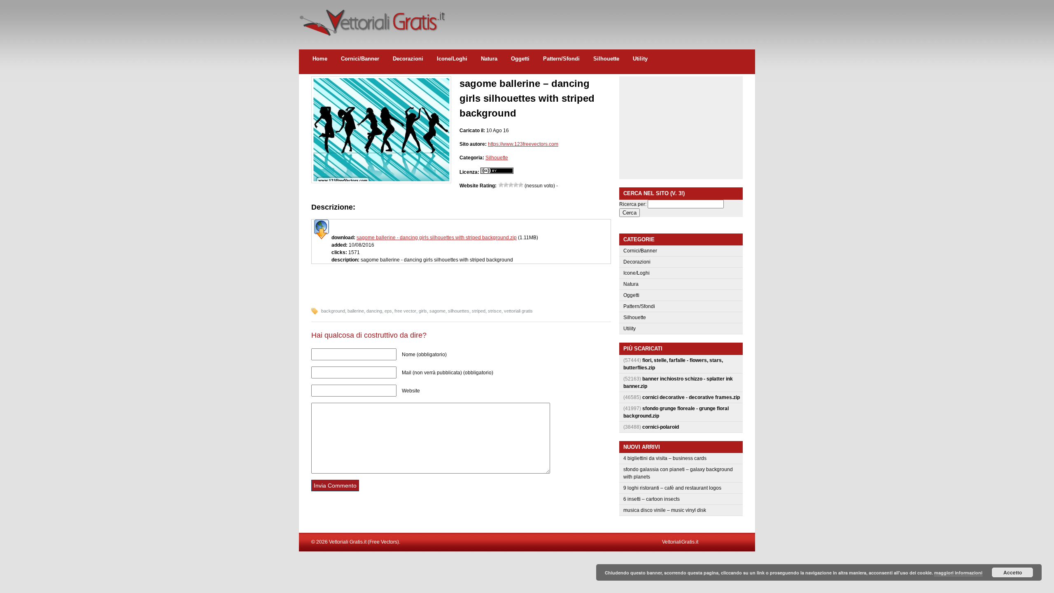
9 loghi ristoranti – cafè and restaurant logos (672, 488)
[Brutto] (506, 184)
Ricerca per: (632, 204)
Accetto (1012, 572)
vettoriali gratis (518, 310)
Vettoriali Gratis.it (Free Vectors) (372, 20)
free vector (405, 310)
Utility (640, 59)
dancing (374, 310)
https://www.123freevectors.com (523, 144)
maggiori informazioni (958, 573)
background (333, 310)
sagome (437, 310)
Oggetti (520, 59)
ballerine (355, 310)
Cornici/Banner (360, 59)
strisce (494, 310)
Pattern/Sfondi (561, 59)
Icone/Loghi (452, 59)
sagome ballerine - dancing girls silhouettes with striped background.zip (437, 237)
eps (388, 310)
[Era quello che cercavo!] (520, 184)
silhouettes (458, 310)
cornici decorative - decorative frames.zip (691, 397)
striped (478, 310)
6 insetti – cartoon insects (651, 499)
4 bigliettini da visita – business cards (665, 458)
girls (423, 310)
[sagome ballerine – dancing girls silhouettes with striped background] (381, 179)
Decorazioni (408, 59)
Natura (489, 59)
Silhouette (606, 59)
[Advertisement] (605, 18)
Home (319, 59)
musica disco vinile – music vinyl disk (664, 510)
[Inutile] (501, 184)
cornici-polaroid (660, 427)
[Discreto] (510, 184)
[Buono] (515, 184)
